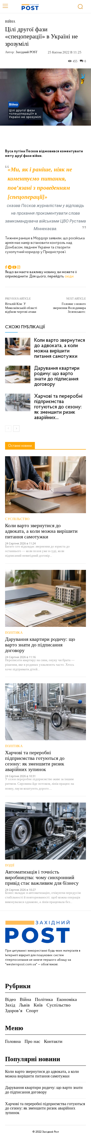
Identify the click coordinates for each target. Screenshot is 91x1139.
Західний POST (26, 52)
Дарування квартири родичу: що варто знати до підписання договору (56, 376)
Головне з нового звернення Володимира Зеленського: (69, 308)
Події (9, 865)
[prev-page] (8, 428)
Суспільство (17, 519)
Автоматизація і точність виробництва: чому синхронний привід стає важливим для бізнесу (42, 877)
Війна (10, 21)
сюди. (69, 276)
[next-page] (16, 428)
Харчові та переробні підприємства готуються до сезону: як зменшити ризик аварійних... (58, 407)
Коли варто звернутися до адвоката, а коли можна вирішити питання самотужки (59, 348)
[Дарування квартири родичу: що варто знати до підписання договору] (17, 374)
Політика (13, 632)
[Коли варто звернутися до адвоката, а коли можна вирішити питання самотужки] (17, 346)
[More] (75, 137)
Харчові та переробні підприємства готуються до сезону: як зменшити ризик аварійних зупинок (34, 761)
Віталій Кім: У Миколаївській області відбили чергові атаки (21, 308)
